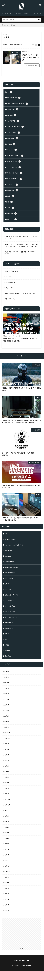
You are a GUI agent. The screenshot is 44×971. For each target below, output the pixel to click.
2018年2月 (6, 849)
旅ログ (10, 196)
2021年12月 (6, 677)
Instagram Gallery (10, 288)
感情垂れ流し (12, 190)
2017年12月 (6, 860)
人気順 (11, 45)
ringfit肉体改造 (12, 121)
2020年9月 (6, 699)
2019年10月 (6, 744)
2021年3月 (6, 683)
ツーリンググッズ (13, 167)
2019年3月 (6, 783)
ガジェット (17, 52)
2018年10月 (6, 810)
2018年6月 (6, 827)
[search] (39, 20)
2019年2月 (6, 788)
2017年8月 (6, 883)
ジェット (14, 25)
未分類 (9, 208)
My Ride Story (36, 14)
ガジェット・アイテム (23, 14)
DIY (8, 92)
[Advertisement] (21, 932)
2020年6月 (6, 705)
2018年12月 (6, 799)
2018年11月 (6, 805)
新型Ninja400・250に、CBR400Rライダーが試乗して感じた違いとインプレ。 (20, 340)
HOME (6, 25)
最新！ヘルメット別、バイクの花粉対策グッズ (30, 57)
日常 (9, 202)
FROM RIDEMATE (13, 98)
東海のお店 (11, 213)
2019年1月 (6, 794)
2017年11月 (6, 866)
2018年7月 (6, 821)
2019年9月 (6, 749)
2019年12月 (6, 733)
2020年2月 (6, 721)
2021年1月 (6, 694)
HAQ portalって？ (10, 277)
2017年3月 (6, 910)
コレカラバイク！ (13, 161)
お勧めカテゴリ (18, 45)
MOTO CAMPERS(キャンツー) (16, 103)
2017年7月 (6, 888)
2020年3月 (6, 716)
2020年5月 (6, 710)
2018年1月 (6, 855)
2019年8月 (6, 755)
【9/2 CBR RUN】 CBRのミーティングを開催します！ (21, 293)
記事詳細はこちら (31, 65)
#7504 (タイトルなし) (11, 271)
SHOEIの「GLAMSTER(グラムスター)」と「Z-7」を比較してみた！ (21, 238)
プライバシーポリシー (11, 299)
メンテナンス (11, 184)
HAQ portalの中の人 (11, 282)
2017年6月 (6, 894)
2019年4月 (6, 777)
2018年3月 (6, 844)
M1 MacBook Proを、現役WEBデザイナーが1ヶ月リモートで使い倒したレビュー (21, 519)
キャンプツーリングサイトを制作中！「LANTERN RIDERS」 (20, 253)
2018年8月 (6, 816)
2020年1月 (6, 727)
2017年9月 (6, 877)
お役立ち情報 (12, 138)
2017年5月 (6, 899)
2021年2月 (6, 688)
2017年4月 (6, 905)
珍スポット (11, 219)
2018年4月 (6, 838)
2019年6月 (6, 766)
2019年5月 (6, 771)
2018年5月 (6, 833)
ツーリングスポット (14, 173)
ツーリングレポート (8, 14)
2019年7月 (6, 760)
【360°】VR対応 (12, 132)
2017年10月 (6, 871)
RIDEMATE (11, 115)
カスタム (10, 144)
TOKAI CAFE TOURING (14, 127)
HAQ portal (27, 965)
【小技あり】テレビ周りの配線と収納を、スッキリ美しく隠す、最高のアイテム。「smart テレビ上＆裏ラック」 (21, 245)
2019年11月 (6, 738)
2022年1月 (6, 671)
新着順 (5, 45)
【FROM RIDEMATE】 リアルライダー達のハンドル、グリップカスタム (21, 486)
